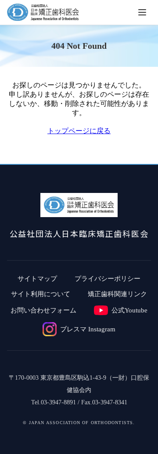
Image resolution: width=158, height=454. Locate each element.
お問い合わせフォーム (43, 310)
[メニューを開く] (142, 12)
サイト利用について (40, 294)
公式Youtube (129, 310)
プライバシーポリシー (107, 278)
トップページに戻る (79, 130)
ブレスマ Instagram (87, 329)
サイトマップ (37, 278)
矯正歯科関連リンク (117, 294)
